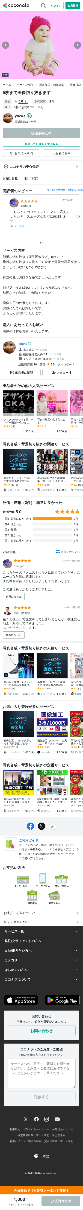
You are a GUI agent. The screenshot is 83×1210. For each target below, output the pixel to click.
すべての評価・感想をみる (65, 190)
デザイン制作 (25, 84)
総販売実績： (25, 121)
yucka (22, 343)
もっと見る (17, 225)
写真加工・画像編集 (51, 84)
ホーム (7, 84)
